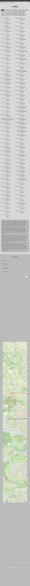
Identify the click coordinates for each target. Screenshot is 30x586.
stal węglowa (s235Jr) (14, 13)
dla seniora (16, 11)
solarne (13, 11)
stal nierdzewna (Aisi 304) (22, 13)
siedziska (9, 11)
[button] (29, 2)
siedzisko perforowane (7, 13)
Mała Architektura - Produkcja (7, 2)
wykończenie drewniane (22, 11)
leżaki (6, 11)
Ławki (15, 6)
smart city (3, 13)
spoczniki (3, 11)
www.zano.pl (26, 0)
